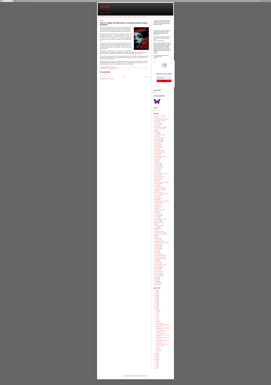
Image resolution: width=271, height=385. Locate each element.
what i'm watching (158, 275)
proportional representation (160, 234)
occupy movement (158, 225)
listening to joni (157, 203)
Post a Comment (105, 74)
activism (156, 121)
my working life (157, 215)
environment (157, 164)
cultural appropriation (159, 150)
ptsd (155, 235)
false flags (102, 37)
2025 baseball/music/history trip (161, 118)
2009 (156, 298)
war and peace (157, 267)
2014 (156, 307)
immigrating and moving (159, 188)
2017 (156, 354)
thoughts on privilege (159, 257)
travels (156, 260)
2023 (156, 364)
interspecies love (158, 192)
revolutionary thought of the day (161, 242)
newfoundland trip (158, 222)
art (155, 130)
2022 (156, 363)
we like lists (157, 270)
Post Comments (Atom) (109, 78)
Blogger (146, 375)
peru (155, 229)
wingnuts (156, 278)
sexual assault (157, 248)
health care (157, 179)
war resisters (157, 268)
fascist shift (157, 169)
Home (125, 76)
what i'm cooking (158, 272)
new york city (157, 221)
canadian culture (158, 139)
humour (156, 185)
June (157, 318)
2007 (156, 295)
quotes (156, 237)
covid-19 (156, 149)
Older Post (147, 76)
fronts (131, 36)
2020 (156, 359)
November (158, 349)
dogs (155, 160)
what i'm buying (157, 271)
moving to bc (157, 211)
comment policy (136, 16)
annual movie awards (159, 128)
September (158, 323)
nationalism (157, 218)
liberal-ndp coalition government (161, 201)
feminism (156, 170)
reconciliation (157, 239)
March (157, 313)
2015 (156, 308)
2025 (156, 368)
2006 (156, 293)
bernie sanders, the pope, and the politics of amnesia (162, 345)
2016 (156, 353)
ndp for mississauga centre (160, 219)
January (157, 310)
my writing (156, 216)
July (157, 320)
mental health (157, 206)
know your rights (158, 195)
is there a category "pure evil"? (160, 193)
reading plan (157, 238)
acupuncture (157, 124)
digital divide (157, 157)
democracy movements (159, 156)
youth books (115, 68)
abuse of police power (159, 120)
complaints (157, 146)
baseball (156, 133)
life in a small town (158, 202)
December (158, 351)
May (157, 316)
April (157, 315)
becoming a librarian (158, 134)
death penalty (157, 153)
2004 (156, 290)
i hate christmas (158, 186)
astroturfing (127, 36)
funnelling (116, 37)
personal (156, 228)
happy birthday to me (159, 176)
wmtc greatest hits (103, 16)
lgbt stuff (156, 199)
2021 (156, 361)
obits (155, 224)
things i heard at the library (160, 255)
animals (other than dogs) (159, 127)
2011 (156, 302)
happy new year (158, 177)
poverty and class (158, 231)
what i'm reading (110, 68)
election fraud (157, 163)
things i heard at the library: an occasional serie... (161, 331)
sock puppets (107, 37)
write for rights (157, 283)
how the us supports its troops (160, 182)
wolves (156, 280)
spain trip (156, 251)
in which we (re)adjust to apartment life (163, 324)
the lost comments (158, 254)
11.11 (156, 117)
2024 (156, 366)
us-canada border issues (159, 264)
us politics (156, 261)
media (156, 205)
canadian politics (158, 140)
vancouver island (158, 265)
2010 (156, 300)
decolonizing (157, 154)
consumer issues (158, 147)
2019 (156, 358)
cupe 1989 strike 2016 (159, 152)
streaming (156, 252)
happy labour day (159, 326)
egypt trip (156, 162)
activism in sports (158, 123)
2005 (156, 292)
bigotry (156, 136)
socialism (156, 249)
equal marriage (157, 166)
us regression (157, 262)
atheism (156, 131)
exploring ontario (158, 167)
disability (156, 159)
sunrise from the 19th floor (161, 333)
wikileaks (156, 277)
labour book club (158, 198)
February (157, 311)
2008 (156, 297)
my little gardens (158, 213)
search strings (157, 244)
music (156, 212)
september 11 (157, 247)
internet (156, 190)
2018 (156, 356)
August (157, 321)
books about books (158, 137)
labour (156, 196)
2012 (156, 303)
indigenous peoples (158, 189)
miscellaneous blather (159, 209)
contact (143, 16)
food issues (157, 172)
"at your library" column (159, 116)
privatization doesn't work (159, 232)
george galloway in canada (160, 173)
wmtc (105, 6)
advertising (105, 68)
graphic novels (157, 175)
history (156, 180)
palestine (156, 226)
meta (117, 16)
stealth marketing (121, 37)
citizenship (157, 143)
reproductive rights (158, 241)
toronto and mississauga (159, 258)
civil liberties (157, 144)
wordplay (156, 281)
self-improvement (158, 245)
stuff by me (111, 16)
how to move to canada (125, 16)
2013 (156, 305)
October (157, 347)
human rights (157, 183)
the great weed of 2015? (160, 343)
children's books (158, 141)
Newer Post (102, 76)
